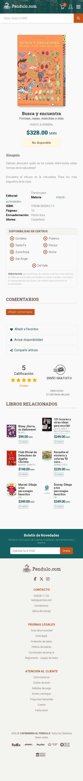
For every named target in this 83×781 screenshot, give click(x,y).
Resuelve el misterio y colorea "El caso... (61, 457)
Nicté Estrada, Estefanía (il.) (62, 432)
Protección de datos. (42, 641)
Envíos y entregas (41, 693)
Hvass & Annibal (41, 124)
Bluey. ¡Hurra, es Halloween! (27, 428)
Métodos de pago (41, 688)
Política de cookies (41, 646)
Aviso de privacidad (42, 630)
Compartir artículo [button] (26, 350)
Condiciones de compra (41, 652)
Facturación (41, 710)
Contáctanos (41, 605)
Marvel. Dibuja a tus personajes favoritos (27, 489)
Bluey (21, 432)
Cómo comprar (41, 677)
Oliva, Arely (61, 428)
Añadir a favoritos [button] (26, 329)
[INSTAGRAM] (48, 579)
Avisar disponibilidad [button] (28, 340)
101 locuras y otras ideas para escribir (62, 422)
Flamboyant (38, 193)
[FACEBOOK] (35, 579)
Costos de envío (41, 682)
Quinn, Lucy (60, 465)
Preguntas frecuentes (41, 699)
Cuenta (42, 704)
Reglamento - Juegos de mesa (41, 657)
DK (19, 497)
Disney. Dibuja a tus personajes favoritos (63, 489)
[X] (41, 579)
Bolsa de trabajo (41, 611)
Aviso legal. (41, 635)
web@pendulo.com (41, 600)
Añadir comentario (20, 312)
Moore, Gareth (26, 465)
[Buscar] (78, 18)
